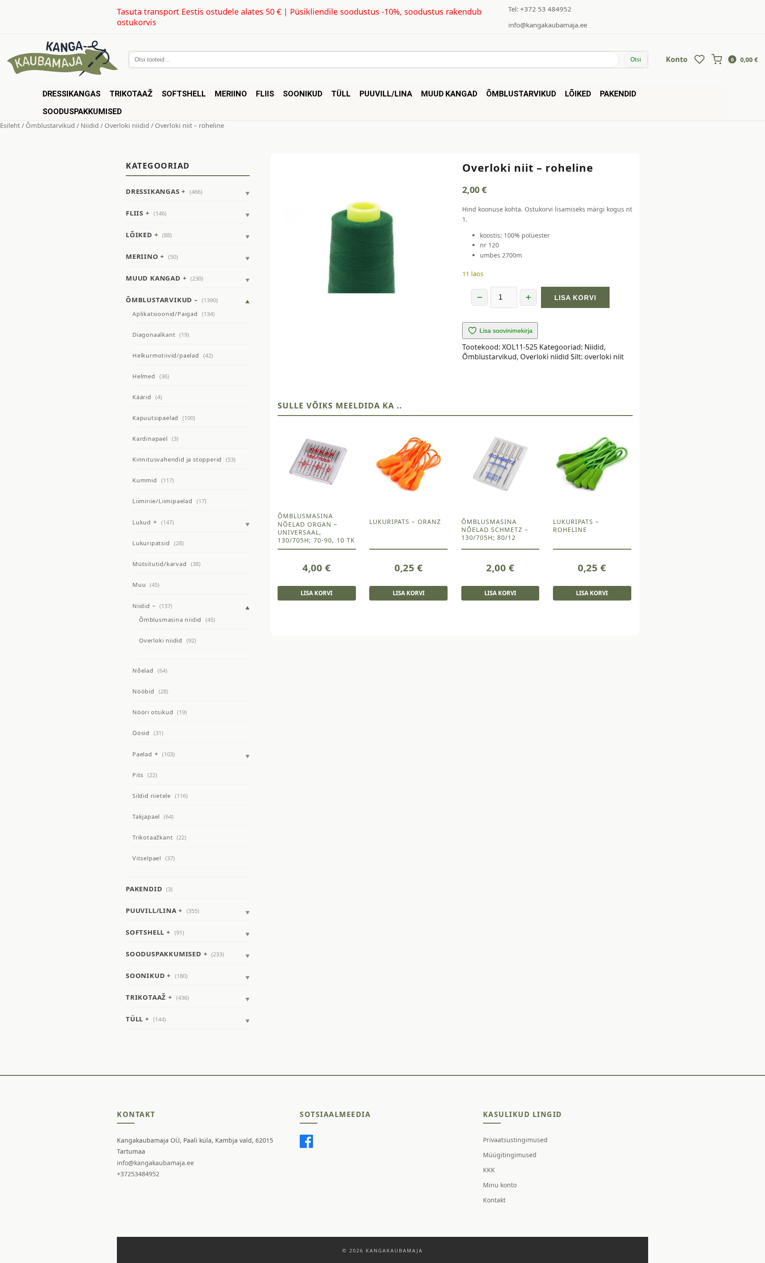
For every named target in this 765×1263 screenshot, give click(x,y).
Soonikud (302, 93)
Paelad (142, 754)
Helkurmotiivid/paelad (165, 355)
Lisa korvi (575, 297)
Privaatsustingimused (515, 1140)
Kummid (144, 480)
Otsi (635, 59)
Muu (139, 585)
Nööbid (143, 691)
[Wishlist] (699, 59)
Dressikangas (71, 93)
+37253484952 (138, 1174)
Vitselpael (146, 858)
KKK (489, 1170)
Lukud (141, 522)
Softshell (184, 93)
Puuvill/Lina (385, 93)
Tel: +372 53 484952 (540, 8)
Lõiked (578, 93)
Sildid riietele (151, 796)
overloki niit (604, 357)
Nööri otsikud (152, 712)
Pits (137, 775)
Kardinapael (150, 439)
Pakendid (618, 93)
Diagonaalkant (153, 335)
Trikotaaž (131, 93)
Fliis (265, 93)
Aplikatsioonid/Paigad (165, 314)
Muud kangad (449, 93)
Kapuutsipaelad (155, 418)
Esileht (10, 125)
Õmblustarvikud (521, 93)
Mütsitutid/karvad (159, 564)
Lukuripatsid (151, 543)
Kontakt (494, 1200)
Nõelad (143, 670)
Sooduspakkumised (82, 111)
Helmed (143, 376)
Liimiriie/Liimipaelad (162, 501)
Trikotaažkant (152, 837)
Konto (677, 59)
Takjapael (146, 816)
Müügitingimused (510, 1155)
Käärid (141, 397)
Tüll (341, 93)
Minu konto (500, 1185)
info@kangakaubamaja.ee (547, 24)
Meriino (231, 93)
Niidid (90, 125)
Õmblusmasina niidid (170, 620)
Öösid (141, 733)
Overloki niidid (126, 125)
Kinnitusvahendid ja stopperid (177, 459)
